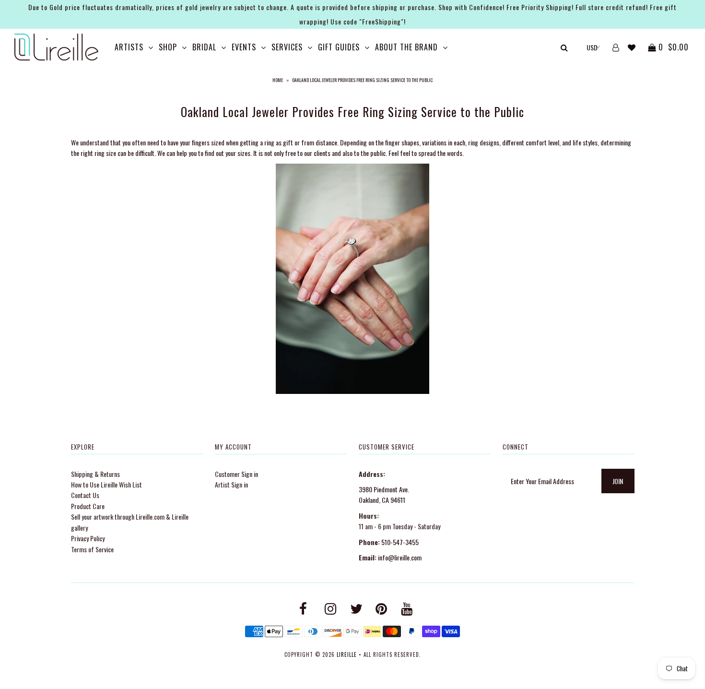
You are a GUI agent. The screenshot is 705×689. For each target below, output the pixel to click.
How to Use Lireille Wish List (106, 484)
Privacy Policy (88, 538)
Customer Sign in (236, 474)
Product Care (88, 506)
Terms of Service (92, 549)
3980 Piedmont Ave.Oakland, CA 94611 (384, 494)
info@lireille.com (400, 557)
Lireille (347, 654)
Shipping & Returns (95, 474)
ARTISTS (129, 47)
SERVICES (287, 47)
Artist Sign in (231, 484)
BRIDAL (204, 47)
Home (277, 79)
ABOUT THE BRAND (406, 47)
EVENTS (244, 47)
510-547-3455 (400, 542)
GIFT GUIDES (339, 47)
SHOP (168, 47)
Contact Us (85, 495)
